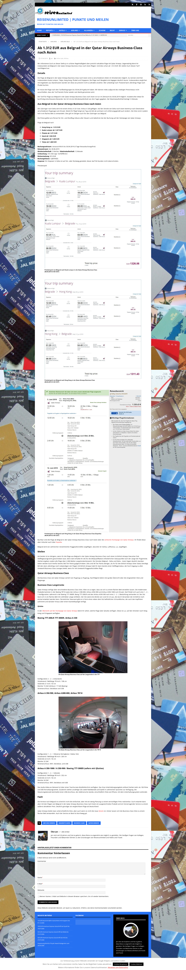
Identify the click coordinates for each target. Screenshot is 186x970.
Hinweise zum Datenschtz (118, 967)
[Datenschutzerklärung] (145, 4)
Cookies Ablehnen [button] (136, 964)
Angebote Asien (64, 823)
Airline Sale (59, 58)
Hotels (62, 30)
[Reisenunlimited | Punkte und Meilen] (53, 14)
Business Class (79, 823)
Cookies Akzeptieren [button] (120, 964)
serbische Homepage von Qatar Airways (119, 540)
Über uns (135, 30)
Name (40, 877)
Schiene (102, 30)
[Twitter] (132, 4)
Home (39, 30)
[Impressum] (149, 4)
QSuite (101, 811)
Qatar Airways (93, 823)
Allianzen (88, 30)
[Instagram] (141, 4)
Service (122, 30)
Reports (49, 30)
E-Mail (40, 884)
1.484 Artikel (64, 832)
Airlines (74, 30)
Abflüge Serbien (49, 823)
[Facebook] (137, 4)
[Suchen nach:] (137, 35)
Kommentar (42, 861)
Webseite (41, 890)
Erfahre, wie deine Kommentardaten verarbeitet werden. (101, 908)
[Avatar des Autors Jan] (130, 936)
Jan (52, 58)
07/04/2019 (44, 58)
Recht (112, 30)
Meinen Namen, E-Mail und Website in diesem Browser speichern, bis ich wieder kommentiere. (74, 896)
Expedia (59, 542)
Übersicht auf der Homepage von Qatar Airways (59, 611)
